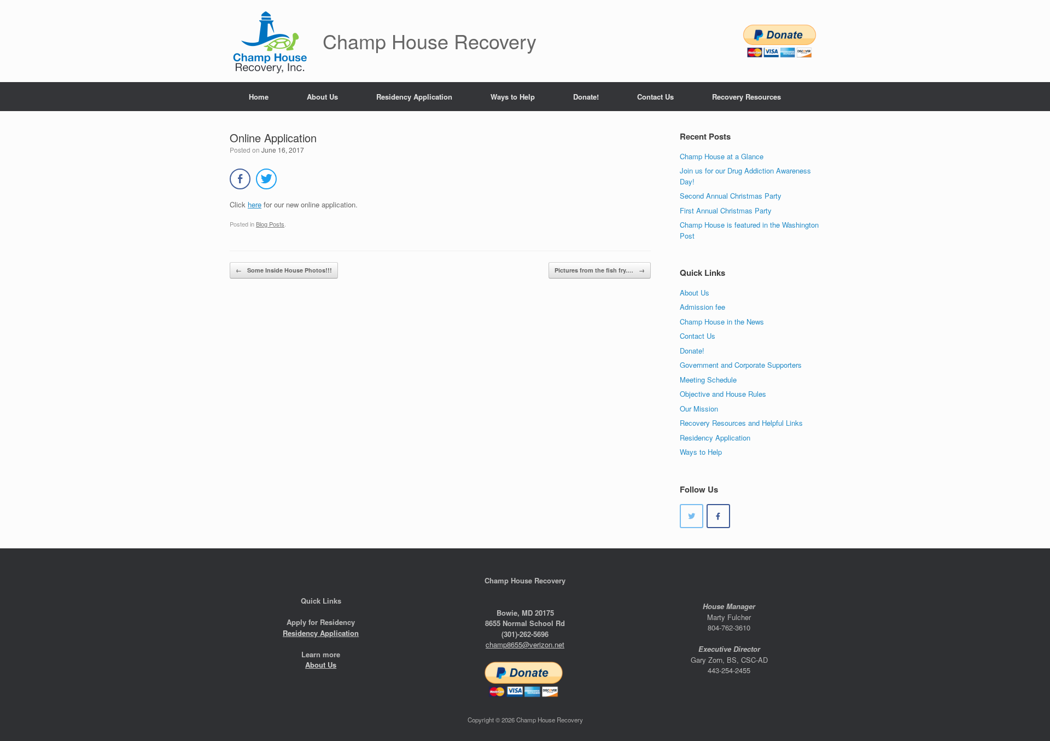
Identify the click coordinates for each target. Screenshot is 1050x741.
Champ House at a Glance (721, 156)
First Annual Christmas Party (726, 210)
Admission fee (702, 307)
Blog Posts (270, 223)
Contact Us (655, 96)
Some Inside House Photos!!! (284, 270)
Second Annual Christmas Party (730, 195)
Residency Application (414, 96)
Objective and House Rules (723, 394)
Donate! (586, 96)
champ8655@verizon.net (525, 644)
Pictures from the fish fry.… (600, 270)
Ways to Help (513, 96)
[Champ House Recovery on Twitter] (691, 516)
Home (259, 96)
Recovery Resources (746, 96)
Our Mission (699, 408)
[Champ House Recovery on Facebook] (718, 516)
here (254, 204)
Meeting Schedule (708, 379)
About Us (322, 96)
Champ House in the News (722, 321)
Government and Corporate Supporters (741, 365)
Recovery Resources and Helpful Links (741, 423)
